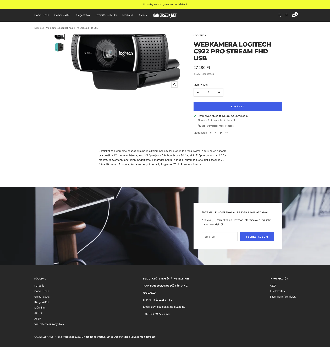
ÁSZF (37, 318)
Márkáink (127, 15)
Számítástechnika (106, 15)
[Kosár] (294, 15)
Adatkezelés (277, 291)
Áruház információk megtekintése (216, 125)
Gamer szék (41, 15)
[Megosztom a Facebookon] (211, 133)
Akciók (143, 15)
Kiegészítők (83, 15)
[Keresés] (279, 15)
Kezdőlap (39, 27)
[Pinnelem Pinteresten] (215, 133)
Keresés (39, 285)
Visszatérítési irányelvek (49, 324)
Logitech (200, 35)
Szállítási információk (283, 296)
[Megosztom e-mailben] (227, 133)
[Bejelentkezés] (286, 15)
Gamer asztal (62, 15)
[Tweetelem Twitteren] (220, 133)
